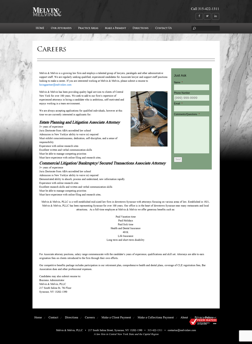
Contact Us (163, 28)
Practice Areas (88, 28)
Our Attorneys (61, 28)
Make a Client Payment (116, 317)
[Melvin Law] (47, 15)
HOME (40, 28)
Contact (53, 317)
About (184, 317)
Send (178, 160)
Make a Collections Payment (156, 317)
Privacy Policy (204, 317)
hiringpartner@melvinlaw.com (55, 85)
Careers (90, 317)
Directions (141, 28)
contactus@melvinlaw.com (182, 330)
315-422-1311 (155, 330)
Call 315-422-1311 (205, 9)
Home (38, 317)
